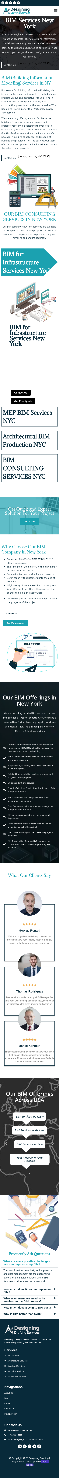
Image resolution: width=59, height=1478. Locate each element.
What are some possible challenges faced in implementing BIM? (26, 1263)
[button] (6, 1144)
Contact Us (9, 1408)
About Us (8, 1393)
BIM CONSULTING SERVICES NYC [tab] (24, 468)
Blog (6, 1398)
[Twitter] (14, 2)
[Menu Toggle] (56, 11)
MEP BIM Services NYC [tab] (27, 417)
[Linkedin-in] (2, 2)
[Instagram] (10, 2)
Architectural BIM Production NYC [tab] (26, 440)
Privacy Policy (10, 1414)
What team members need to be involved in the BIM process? (24, 1300)
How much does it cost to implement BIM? (27, 1291)
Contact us (10, 65)
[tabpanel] (33, 343)
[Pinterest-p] (18, 2)
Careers (8, 1403)
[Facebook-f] (6, 2)
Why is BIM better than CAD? (22, 1313)
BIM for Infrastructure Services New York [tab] (27, 262)
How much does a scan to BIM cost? (27, 1307)
